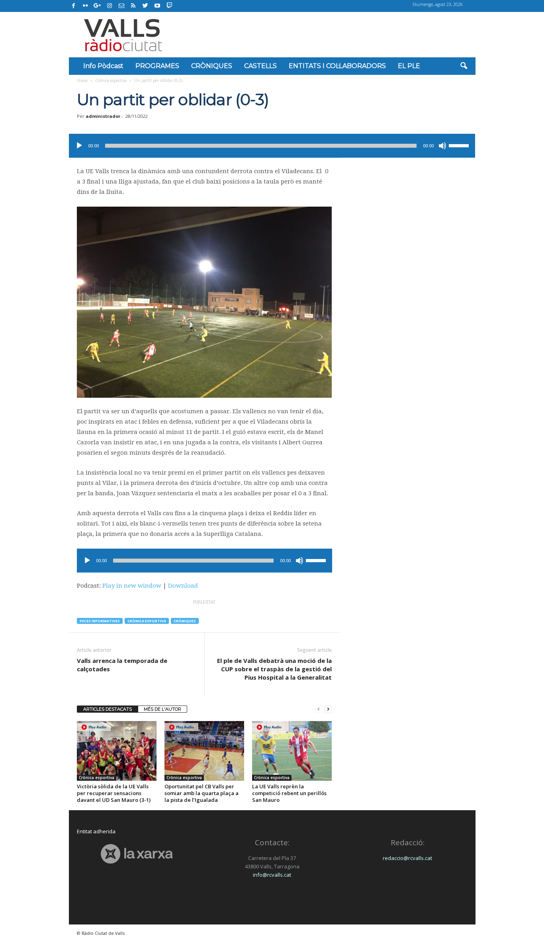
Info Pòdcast (103, 66)
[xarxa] (137, 854)
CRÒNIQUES (211, 66)
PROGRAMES (157, 66)
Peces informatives (100, 620)
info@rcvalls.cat (272, 874)
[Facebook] (73, 6)
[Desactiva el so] (442, 146)
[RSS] (133, 6)
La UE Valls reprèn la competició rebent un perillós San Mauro (289, 793)
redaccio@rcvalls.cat (407, 858)
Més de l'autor (162, 709)
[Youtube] (157, 6)
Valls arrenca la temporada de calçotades (122, 665)
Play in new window (131, 585)
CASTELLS (260, 66)
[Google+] (97, 6)
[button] (463, 66)
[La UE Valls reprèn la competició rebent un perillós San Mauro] (292, 751)
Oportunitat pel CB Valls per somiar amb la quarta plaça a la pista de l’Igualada (201, 793)
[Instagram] (109, 6)
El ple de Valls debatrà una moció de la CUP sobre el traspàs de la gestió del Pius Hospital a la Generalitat (274, 669)
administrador (103, 116)
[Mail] (121, 6)
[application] (272, 146)
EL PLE (409, 66)
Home (82, 80)
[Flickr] (85, 6)
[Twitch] (168, 5)
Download (183, 585)
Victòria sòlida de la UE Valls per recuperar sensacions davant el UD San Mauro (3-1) (114, 793)
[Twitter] (145, 6)
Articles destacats (107, 709)
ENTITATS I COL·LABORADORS (337, 66)
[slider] (460, 145)
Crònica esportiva (111, 80)
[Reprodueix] (79, 146)
